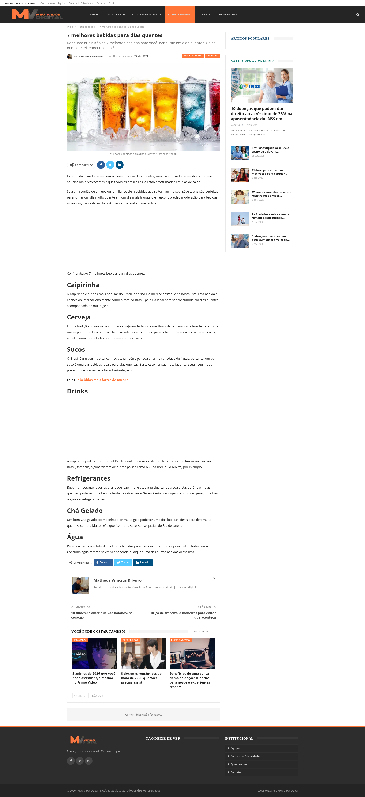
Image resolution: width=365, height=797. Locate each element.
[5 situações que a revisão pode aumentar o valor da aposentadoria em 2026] (240, 241)
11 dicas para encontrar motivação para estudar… (269, 172)
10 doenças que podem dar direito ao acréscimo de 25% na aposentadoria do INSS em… (261, 114)
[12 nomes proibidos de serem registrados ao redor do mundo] (240, 197)
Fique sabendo (179, 14)
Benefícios (228, 14)
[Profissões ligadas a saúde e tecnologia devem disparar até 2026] (240, 153)
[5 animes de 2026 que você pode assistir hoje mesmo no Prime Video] (94, 653)
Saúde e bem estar (147, 14)
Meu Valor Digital (288, 790)
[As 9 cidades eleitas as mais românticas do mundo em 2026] (240, 219)
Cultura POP (115, 14)
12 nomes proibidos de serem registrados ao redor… (271, 193)
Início (94, 14)
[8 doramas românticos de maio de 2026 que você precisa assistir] (143, 653)
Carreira (205, 14)
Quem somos (47, 3)
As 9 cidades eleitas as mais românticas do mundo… (270, 216)
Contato (101, 3)
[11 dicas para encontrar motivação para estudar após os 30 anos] (240, 175)
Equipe (62, 3)
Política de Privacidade (81, 3)
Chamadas (212, 55)
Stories (112, 3)
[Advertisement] (143, 239)
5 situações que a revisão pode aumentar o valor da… (271, 238)
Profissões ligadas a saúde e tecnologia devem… (270, 149)
